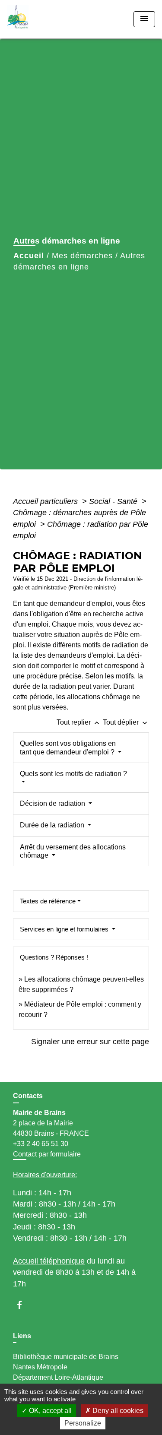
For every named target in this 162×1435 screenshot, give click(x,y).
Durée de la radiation (53, 825)
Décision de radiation (53, 803)
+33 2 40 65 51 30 (40, 1143)
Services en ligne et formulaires (65, 929)
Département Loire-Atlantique (58, 1377)
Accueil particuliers (46, 501)
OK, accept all (49, 1410)
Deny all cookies (117, 1410)
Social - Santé (114, 501)
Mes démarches (82, 255)
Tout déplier (126, 722)
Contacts (28, 1095)
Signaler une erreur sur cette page (90, 1041)
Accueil (28, 255)
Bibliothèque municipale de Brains (65, 1356)
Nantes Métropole (40, 1367)
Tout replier (79, 722)
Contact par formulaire (47, 1154)
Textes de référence (48, 901)
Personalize (82, 1423)
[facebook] (23, 1304)
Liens (22, 1336)
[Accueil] (39, 19)
